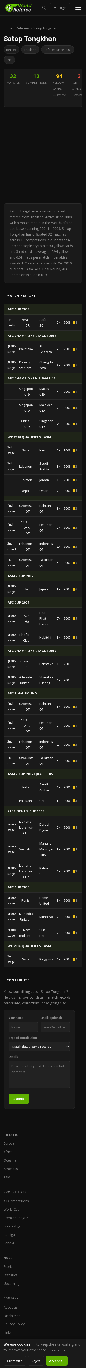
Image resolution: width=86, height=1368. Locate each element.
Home (8, 28)
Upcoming (11, 1283)
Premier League (16, 1217)
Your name (16, 1018)
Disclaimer (12, 1315)
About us (10, 1307)
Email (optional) (51, 1018)
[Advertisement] (43, 155)
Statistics (10, 1275)
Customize (14, 1361)
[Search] (44, 7)
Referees (23, 28)
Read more (58, 1350)
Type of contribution (23, 1038)
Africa (8, 1152)
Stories (9, 1266)
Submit (18, 1099)
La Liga (9, 1234)
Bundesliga (12, 1226)
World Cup (12, 1209)
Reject (36, 1361)
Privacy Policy (14, 1324)
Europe (9, 1143)
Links (7, 1332)
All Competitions (16, 1201)
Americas (11, 1168)
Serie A (9, 1243)
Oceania (10, 1160)
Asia (7, 1177)
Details (13, 1057)
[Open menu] (78, 7)
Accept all (56, 1361)
